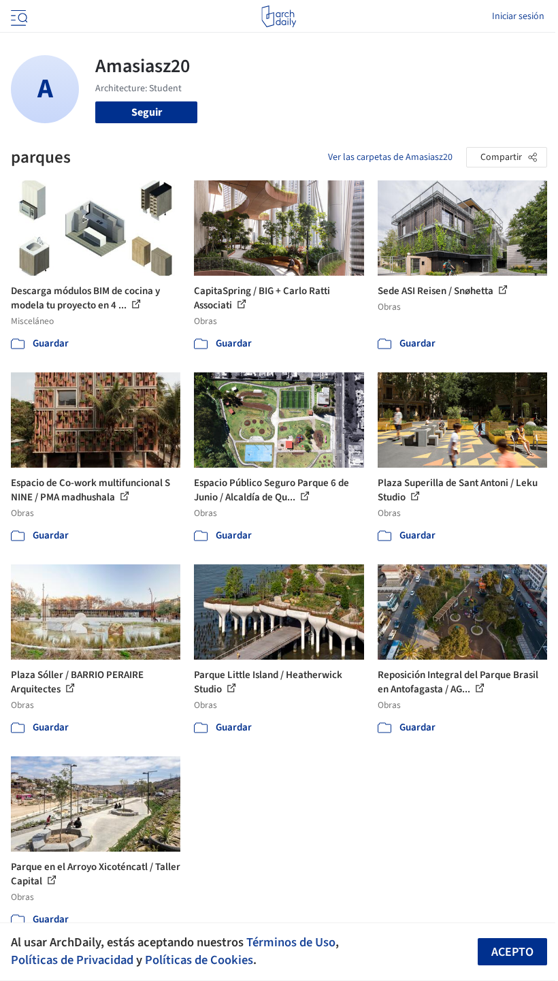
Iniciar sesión (518, 16)
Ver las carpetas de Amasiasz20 (390, 157)
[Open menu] (17, 16)
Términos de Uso (290, 942)
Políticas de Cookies (199, 960)
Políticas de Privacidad (72, 960)
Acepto (512, 952)
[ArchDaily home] (278, 16)
